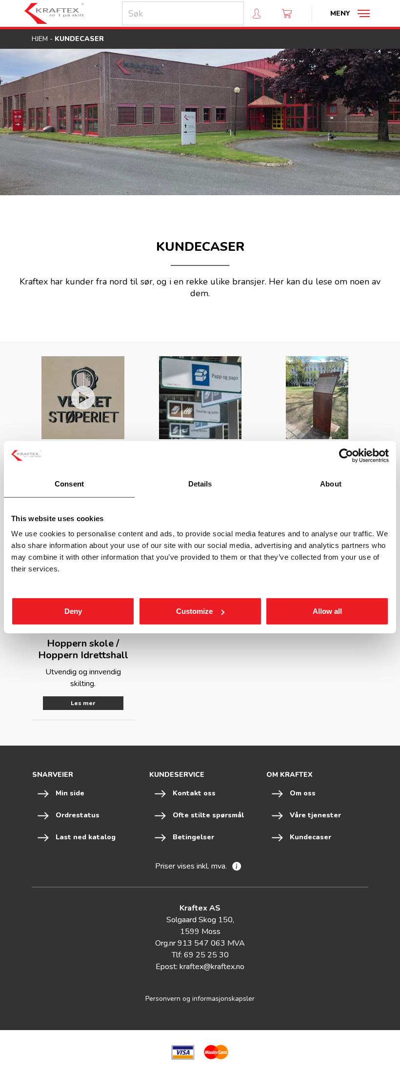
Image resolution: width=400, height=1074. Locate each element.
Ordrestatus (78, 815)
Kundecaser (310, 837)
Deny (73, 611)
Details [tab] (200, 483)
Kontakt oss (194, 793)
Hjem (40, 38)
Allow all (327, 611)
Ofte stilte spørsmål (208, 815)
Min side (70, 793)
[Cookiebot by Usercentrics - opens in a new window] (346, 455)
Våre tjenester (315, 815)
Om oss (303, 793)
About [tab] (330, 483)
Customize (194, 611)
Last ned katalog (86, 837)
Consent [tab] (69, 483)
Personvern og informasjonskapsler (200, 998)
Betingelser (193, 837)
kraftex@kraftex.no (212, 966)
